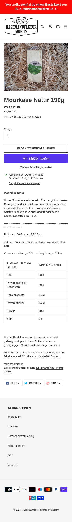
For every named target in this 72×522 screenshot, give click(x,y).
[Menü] (66, 26)
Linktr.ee (12, 426)
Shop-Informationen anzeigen (24, 183)
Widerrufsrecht (16, 445)
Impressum (14, 416)
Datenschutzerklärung (20, 436)
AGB (10, 455)
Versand (12, 465)
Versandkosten (32, 116)
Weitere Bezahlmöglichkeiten (36, 167)
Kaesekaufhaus (30, 510)
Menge (7, 129)
